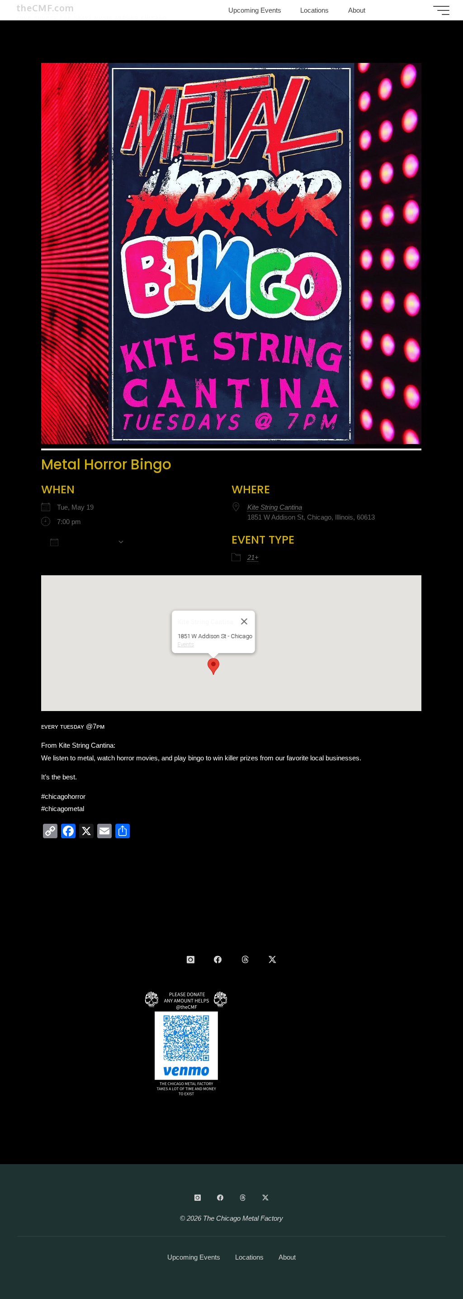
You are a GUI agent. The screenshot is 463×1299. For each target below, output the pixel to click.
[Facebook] (217, 959)
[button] (213, 666)
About (287, 1257)
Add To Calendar (88, 542)
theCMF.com (45, 8)
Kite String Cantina (274, 507)
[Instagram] (190, 959)
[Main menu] (441, 10)
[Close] (244, 621)
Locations (249, 1257)
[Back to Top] (427, 1263)
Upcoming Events (193, 1257)
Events (185, 644)
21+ (253, 557)
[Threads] (245, 959)
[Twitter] (272, 959)
